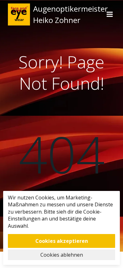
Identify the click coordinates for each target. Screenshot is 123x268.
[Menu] (109, 14)
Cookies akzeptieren (61, 240)
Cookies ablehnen (61, 254)
